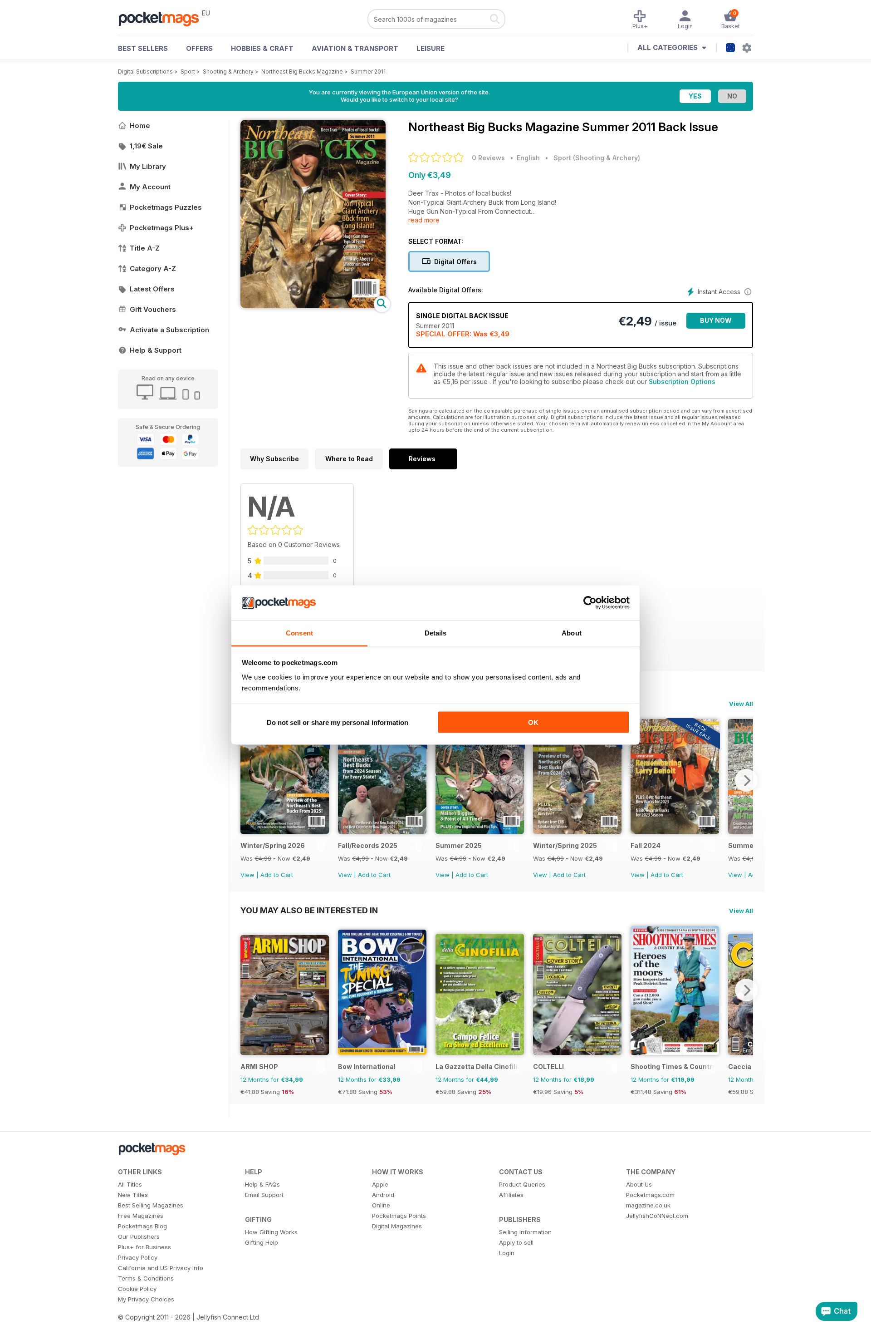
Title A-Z (145, 248)
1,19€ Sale (146, 146)
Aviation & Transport (355, 48)
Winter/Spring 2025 (565, 845)
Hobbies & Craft (262, 48)
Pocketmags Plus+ (162, 227)
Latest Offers (152, 289)
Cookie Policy (137, 1288)
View (247, 874)
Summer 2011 (368, 71)
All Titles (130, 1184)
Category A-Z (153, 268)
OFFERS (199, 48)
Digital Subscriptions (145, 71)
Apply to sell (516, 1242)
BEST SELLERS (143, 48)
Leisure (430, 48)
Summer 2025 (459, 845)
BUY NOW (716, 320)
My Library (148, 166)
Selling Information (525, 1232)
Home (140, 125)
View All (741, 703)
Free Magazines (140, 1215)
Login (506, 1252)
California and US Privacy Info (160, 1267)
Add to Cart (276, 874)
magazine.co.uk (648, 1205)
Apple (380, 1184)
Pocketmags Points (399, 1215)
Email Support (264, 1194)
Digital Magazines (397, 1226)
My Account (150, 186)
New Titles (133, 1194)
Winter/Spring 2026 (272, 845)
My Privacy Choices (146, 1299)
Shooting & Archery (228, 71)
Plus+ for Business (144, 1247)
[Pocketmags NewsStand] (163, 18)
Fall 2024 (646, 845)
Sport (188, 71)
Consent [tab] (299, 632)
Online (381, 1205)
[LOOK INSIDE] (313, 306)
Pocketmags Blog (142, 1226)
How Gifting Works (271, 1232)
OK (533, 722)
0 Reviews (488, 158)
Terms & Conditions (146, 1278)
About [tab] (572, 632)
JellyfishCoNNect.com (657, 1215)
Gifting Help (261, 1242)
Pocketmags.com (650, 1194)
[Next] (746, 780)
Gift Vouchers (153, 309)
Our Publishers (139, 1236)
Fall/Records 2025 (367, 845)
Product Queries (522, 1184)
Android (383, 1194)
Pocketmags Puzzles (166, 207)
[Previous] (247, 780)
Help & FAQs (262, 1184)
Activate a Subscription (169, 329)
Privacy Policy (137, 1257)
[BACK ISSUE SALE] (284, 831)
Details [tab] (436, 632)
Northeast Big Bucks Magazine (302, 71)
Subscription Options (682, 381)
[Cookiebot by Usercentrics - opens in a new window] (590, 603)
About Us (639, 1184)
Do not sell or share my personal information (337, 722)
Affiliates (511, 1194)
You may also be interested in (309, 910)
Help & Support (155, 350)
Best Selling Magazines (150, 1205)
